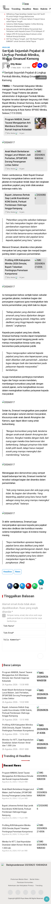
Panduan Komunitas (25, 882)
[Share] (45, 65)
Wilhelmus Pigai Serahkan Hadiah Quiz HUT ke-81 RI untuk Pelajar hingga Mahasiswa (25, 15)
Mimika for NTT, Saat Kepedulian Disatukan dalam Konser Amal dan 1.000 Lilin (17, 845)
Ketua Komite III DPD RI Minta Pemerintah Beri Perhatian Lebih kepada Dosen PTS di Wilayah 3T (25, 30)
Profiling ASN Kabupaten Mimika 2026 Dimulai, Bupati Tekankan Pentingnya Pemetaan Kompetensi (17, 267)
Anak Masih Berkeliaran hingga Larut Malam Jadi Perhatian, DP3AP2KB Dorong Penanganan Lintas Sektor (18, 158)
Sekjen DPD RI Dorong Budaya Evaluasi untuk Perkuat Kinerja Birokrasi (24, 35)
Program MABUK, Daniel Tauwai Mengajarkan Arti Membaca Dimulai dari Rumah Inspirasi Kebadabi (18, 124)
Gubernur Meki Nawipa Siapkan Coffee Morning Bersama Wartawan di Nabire (24, 25)
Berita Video (34, 879)
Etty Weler (16, 64)
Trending (15, 8)
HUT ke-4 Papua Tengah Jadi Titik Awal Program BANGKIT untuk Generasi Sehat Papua (25, 40)
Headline (26, 8)
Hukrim (43, 8)
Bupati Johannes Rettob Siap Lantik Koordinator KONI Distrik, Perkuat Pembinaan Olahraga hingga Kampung (17, 201)
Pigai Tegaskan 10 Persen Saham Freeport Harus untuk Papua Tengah (25, 20)
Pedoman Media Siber (19, 879)
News (35, 8)
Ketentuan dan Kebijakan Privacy (20, 885)
